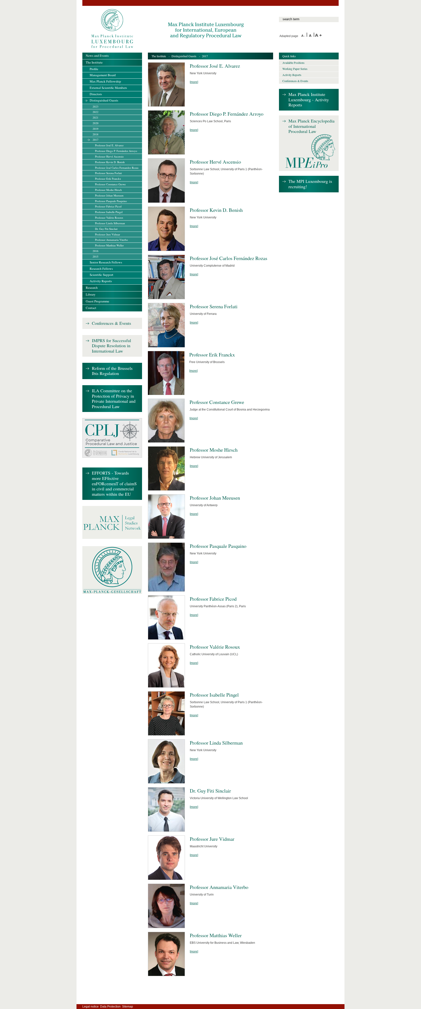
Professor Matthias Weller (109, 245)
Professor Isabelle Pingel (109, 212)
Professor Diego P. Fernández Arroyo (116, 151)
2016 (95, 251)
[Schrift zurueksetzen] (311, 36)
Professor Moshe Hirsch (108, 190)
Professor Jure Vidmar (107, 234)
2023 (95, 106)
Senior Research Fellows (106, 262)
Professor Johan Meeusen (109, 195)
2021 (95, 117)
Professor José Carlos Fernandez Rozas (116, 167)
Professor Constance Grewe (110, 184)
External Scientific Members (108, 87)
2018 (95, 134)
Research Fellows (101, 268)
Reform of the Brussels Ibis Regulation (112, 371)
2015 (95, 256)
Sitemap (127, 1006)
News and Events (97, 55)
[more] (194, 82)
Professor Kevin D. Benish (110, 162)
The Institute (159, 56)
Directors (96, 94)
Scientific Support (101, 274)
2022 (95, 112)
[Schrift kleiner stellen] (303, 36)
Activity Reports (101, 281)
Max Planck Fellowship (105, 81)
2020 (95, 123)
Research (92, 287)
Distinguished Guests (184, 56)
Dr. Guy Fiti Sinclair (106, 229)
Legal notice (90, 1006)
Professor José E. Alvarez (109, 145)
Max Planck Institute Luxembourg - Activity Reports (308, 100)
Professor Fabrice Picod (108, 206)
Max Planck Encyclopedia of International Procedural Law (311, 126)
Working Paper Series (294, 69)
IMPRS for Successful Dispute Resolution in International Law (111, 346)
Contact (91, 308)
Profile (94, 69)
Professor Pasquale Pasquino (111, 201)
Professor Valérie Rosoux (109, 217)
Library (91, 294)
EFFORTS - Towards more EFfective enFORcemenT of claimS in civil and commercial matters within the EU (114, 483)
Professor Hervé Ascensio (109, 156)
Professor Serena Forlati (108, 173)
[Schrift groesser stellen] (318, 36)
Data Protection (110, 1006)
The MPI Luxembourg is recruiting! (310, 184)
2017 (95, 139)
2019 (95, 129)
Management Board (103, 75)
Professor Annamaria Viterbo (111, 240)
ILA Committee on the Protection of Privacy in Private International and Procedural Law (113, 398)
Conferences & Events (111, 323)
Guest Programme (97, 301)
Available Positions (293, 63)
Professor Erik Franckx (108, 178)
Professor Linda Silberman (110, 223)
